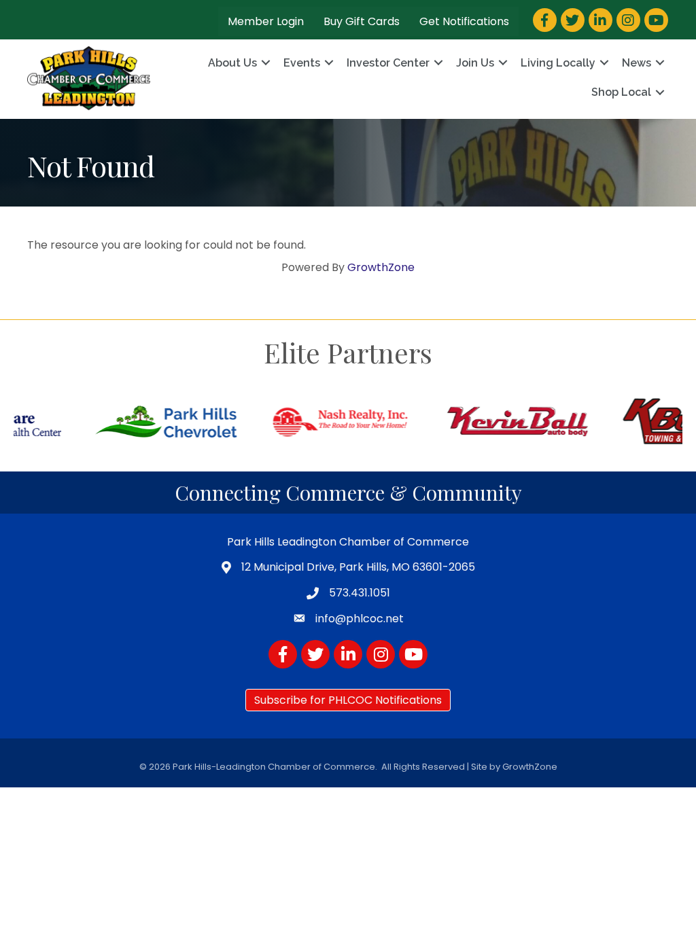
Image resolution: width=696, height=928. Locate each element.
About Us (232, 62)
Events (301, 62)
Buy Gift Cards (362, 21)
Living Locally (558, 62)
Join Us (475, 62)
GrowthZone (381, 267)
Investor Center (388, 62)
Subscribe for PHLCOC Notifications (348, 700)
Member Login (266, 21)
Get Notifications (464, 21)
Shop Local (621, 92)
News (636, 62)
